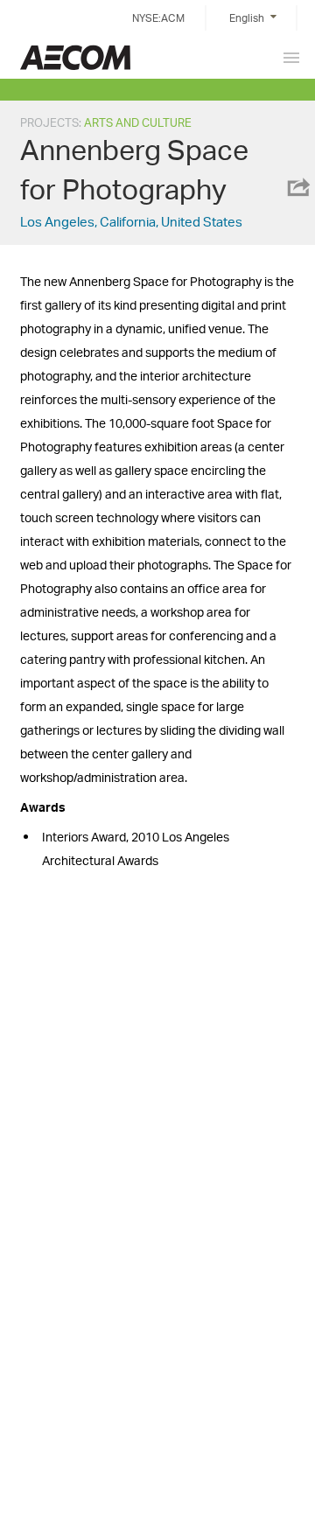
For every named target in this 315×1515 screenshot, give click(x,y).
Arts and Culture (138, 122)
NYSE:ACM (158, 17)
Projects (49, 122)
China (75, 57)
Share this (298, 187)
